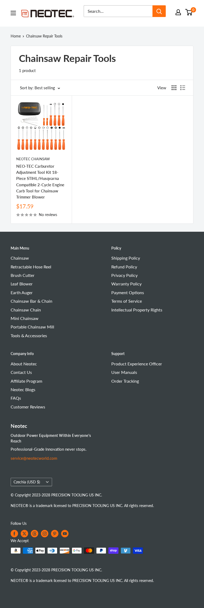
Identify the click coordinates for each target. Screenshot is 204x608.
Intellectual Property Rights (136, 309)
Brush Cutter (23, 275)
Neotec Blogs (23, 389)
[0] (189, 12)
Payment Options (127, 292)
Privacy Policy (124, 275)
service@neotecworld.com (34, 458)
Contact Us (21, 372)
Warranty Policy (126, 283)
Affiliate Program (26, 380)
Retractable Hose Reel (31, 266)
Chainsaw (20, 257)
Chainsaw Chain (26, 309)
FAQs (16, 397)
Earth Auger (22, 292)
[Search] (159, 11)
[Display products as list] (182, 87)
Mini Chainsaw (25, 318)
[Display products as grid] (174, 87)
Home (16, 36)
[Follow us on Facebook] (14, 533)
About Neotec (24, 363)
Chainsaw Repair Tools (44, 36)
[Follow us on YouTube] (65, 533)
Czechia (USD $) (27, 482)
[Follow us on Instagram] (44, 533)
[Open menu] (13, 13)
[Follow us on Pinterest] (54, 533)
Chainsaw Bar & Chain (31, 300)
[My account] (178, 12)
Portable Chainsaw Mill (32, 326)
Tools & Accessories (29, 335)
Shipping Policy (125, 257)
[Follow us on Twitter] (24, 533)
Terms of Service (126, 300)
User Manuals (124, 372)
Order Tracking (125, 380)
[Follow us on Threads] (34, 533)
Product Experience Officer (136, 363)
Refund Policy (124, 266)
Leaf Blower (22, 283)
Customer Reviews (28, 406)
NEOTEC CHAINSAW (33, 159)
